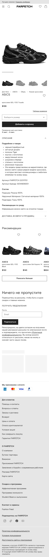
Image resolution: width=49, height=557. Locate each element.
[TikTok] (11, 521)
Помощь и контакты (10, 404)
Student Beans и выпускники (14, 497)
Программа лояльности (12, 493)
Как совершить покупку (12, 434)
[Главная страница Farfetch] (24, 7)
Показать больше (24, 278)
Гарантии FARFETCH (11, 438)
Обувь (23, 92)
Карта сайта (7, 476)
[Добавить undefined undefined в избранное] (18, 235)
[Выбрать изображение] (7, 80)
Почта (4, 310)
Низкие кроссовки (36, 92)
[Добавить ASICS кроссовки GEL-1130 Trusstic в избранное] (44, 95)
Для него (5, 92)
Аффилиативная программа (14, 488)
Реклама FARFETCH (10, 472)
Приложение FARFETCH (12, 463)
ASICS (15, 92)
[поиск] (9, 6)
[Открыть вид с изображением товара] (24, 41)
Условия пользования (11, 535)
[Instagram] (5, 521)
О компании (7, 450)
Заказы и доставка (10, 413)
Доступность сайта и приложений (17, 540)
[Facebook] (17, 521)
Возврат (5, 417)
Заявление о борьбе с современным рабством (22, 468)
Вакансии (6, 459)
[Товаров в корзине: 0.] (45, 6)
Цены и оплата (8, 421)
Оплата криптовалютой (12, 425)
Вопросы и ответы (10, 408)
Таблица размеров (40, 111)
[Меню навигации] (3, 6)
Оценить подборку (23, 2)
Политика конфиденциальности (16, 531)
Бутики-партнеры (10, 455)
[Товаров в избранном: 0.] (40, 6)
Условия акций (8, 430)
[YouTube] (23, 521)
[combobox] (24, 117)
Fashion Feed (8, 509)
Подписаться (10, 322)
